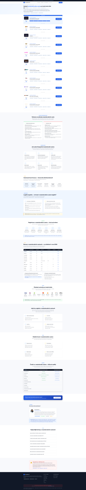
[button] (43, 433)
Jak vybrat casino (46, 476)
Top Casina (38, 2)
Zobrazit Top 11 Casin (57, 397)
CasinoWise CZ (27, 2)
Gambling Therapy (55, 477)
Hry (49, 2)
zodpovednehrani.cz (51, 0)
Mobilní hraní (45, 480)
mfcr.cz (44, 214)
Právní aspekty (46, 2)
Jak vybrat (42, 2)
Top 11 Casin (61, 2)
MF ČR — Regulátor (55, 476)
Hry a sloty (45, 479)
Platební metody (45, 478)
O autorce (45, 482)
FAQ (44, 481)
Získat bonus (59, 27)
